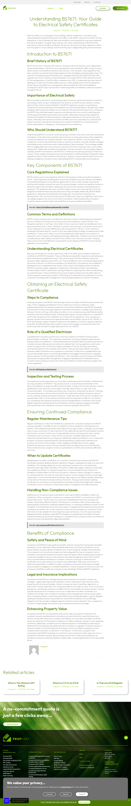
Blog (61, 8)
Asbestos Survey (8, 767)
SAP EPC (56, 758)
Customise (49, 794)
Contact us (97, 2)
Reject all (66, 794)
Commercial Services (35, 752)
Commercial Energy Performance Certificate (38, 757)
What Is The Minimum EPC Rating (21, 684)
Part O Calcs (58, 756)
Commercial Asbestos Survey (37, 768)
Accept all (82, 794)
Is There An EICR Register (110, 683)
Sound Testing (58, 760)
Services (50, 8)
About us (87, 2)
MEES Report (7, 773)
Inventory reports (8, 771)
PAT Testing (6, 762)
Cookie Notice (66, 787)
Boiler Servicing (8, 775)
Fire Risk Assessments (10, 765)
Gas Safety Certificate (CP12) (12, 760)
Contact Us (108, 750)
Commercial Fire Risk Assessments (39, 766)
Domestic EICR (7, 758)
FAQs (81, 757)
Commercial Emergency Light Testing (37, 776)
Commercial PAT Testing (36, 764)
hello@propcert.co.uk (111, 764)
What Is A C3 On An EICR (65, 683)
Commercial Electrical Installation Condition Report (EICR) (38, 761)
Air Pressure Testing (60, 767)
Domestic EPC (7, 756)
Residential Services (9, 752)
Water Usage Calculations (62, 765)
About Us (82, 750)
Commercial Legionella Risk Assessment (37, 771)
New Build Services (60, 752)
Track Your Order (84, 761)
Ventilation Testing (60, 763)
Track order (77, 2)
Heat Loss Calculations (61, 769)
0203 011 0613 (109, 762)
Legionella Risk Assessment (11, 769)
